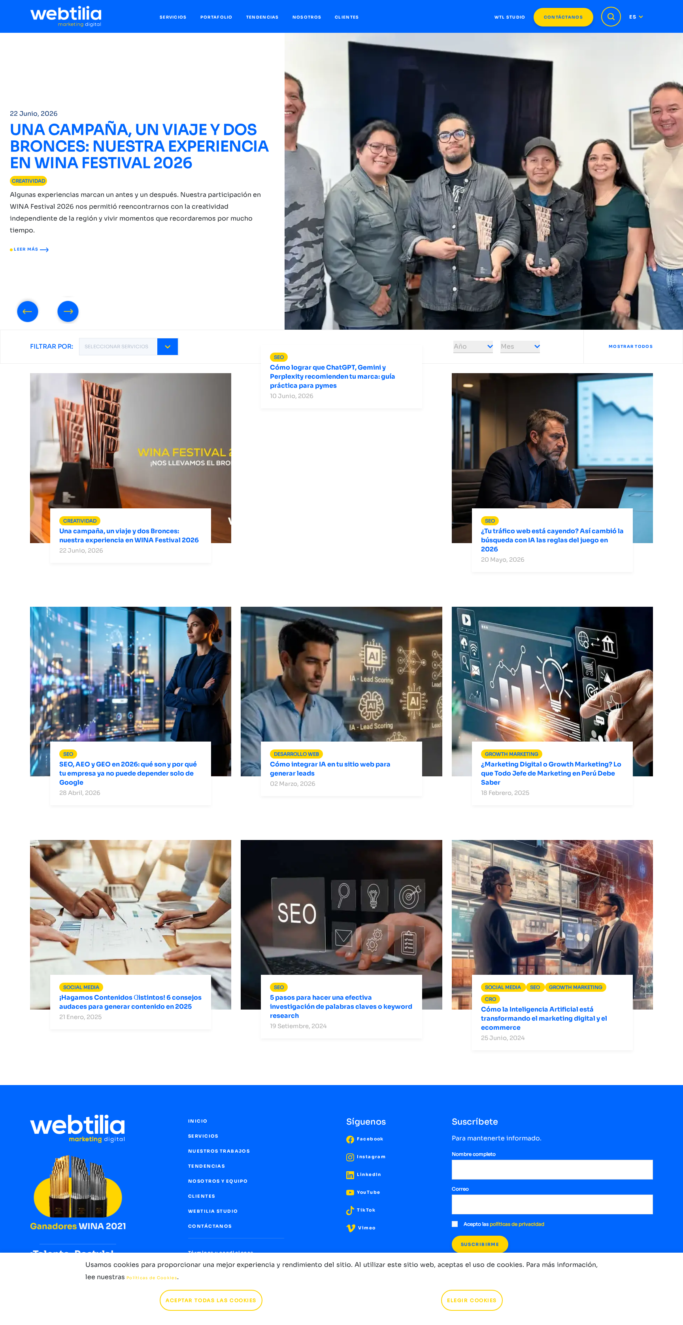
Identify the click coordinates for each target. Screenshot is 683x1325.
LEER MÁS (26, 249)
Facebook (370, 1139)
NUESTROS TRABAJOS (219, 1151)
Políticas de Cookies (151, 1277)
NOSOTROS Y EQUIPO (218, 1181)
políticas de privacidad (517, 1224)
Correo (460, 1189)
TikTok (365, 1210)
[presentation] (28, 310)
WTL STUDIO (510, 17)
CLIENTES (347, 17)
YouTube (368, 1192)
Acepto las (504, 1224)
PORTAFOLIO (216, 17)
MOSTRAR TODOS (631, 346)
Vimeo (366, 1228)
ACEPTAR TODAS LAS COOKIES (211, 1300)
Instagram (371, 1156)
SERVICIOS (173, 17)
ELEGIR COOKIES (472, 1300)
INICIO (198, 1121)
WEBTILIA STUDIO (213, 1211)
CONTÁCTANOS (563, 17)
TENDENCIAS (262, 17)
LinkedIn (368, 1174)
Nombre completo (474, 1154)
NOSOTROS (306, 17)
